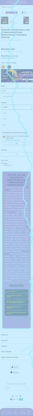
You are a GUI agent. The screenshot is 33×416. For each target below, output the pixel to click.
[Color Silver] (15, 67)
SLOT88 (13, 406)
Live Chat (28, 413)
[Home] (11, 12)
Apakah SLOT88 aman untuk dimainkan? (13, 307)
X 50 (4, 119)
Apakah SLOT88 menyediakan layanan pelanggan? (16, 313)
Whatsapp (23, 413)
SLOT (4, 90)
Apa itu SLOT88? (10, 291)
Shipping (10, 51)
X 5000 (5, 107)
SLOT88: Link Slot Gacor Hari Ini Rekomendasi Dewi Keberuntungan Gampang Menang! (16, 2)
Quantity (4, 150)
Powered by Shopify (21, 406)
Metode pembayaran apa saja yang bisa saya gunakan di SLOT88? (15, 301)
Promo (3, 413)
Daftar (16, 413)
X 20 (4, 125)
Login (9, 413)
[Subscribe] (26, 388)
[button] (2, 12)
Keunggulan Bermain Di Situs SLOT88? (14, 296)
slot (27, 227)
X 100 (4, 113)
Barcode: (13, 40)
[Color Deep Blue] (9, 67)
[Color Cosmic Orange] (3, 67)
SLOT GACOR (7, 96)
